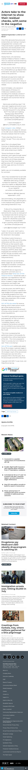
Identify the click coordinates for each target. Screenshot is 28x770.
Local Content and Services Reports (12, 751)
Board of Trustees (7, 682)
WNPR (9, 666)
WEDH (4, 665)
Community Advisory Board (10, 685)
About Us (5, 670)
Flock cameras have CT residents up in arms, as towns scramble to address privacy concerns (14, 493)
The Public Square (7, 754)
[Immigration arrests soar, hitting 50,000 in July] (13, 577)
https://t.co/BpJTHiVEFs (16, 117)
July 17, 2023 (21, 228)
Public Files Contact (7, 667)
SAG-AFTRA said (6, 346)
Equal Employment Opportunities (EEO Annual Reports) (13, 722)
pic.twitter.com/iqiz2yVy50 (14, 190)
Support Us (5, 697)
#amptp (6, 117)
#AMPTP (16, 188)
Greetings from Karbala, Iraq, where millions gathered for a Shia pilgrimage (13, 629)
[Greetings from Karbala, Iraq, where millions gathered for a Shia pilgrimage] (13, 616)
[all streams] (26, 768)
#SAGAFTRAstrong (10, 116)
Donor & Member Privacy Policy (11, 725)
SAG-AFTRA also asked (8, 303)
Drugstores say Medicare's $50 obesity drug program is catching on (13, 546)
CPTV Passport (6, 718)
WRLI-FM (17, 666)
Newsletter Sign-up (8, 703)
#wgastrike (20, 116)
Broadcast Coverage (8, 734)
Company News (7, 673)
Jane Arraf (3, 636)
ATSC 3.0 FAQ (15, 667)
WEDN (7, 665)
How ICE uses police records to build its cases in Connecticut (14, 485)
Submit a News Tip (7, 700)
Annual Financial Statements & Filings (12, 731)
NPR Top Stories (11, 411)
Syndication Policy (7, 743)
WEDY (15, 665)
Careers (5, 691)
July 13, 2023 (21, 124)
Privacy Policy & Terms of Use (10, 728)
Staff (4, 679)
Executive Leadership (8, 676)
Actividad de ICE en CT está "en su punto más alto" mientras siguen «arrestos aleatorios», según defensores (15, 477)
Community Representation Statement (13, 712)
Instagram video (10, 128)
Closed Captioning (7, 737)
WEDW (11, 665)
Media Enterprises (7, 688)
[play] (2, 768)
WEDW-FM (5, 666)
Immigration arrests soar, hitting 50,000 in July (13, 589)
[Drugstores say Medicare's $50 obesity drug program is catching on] (13, 533)
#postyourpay (9, 114)
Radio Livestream (7, 709)
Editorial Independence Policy (10, 746)
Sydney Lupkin (5, 552)
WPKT (13, 666)
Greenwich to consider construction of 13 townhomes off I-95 (14, 460)
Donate (23, 4)
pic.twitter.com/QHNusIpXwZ (14, 119)
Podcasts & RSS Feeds (8, 706)
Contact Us (5, 694)
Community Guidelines (8, 715)
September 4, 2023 (14, 195)
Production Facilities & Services (10, 748)
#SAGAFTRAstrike (20, 222)
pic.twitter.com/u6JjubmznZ (14, 224)
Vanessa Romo (5, 594)
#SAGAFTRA (19, 114)
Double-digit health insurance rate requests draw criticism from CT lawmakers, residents (14, 468)
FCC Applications (7, 740)
